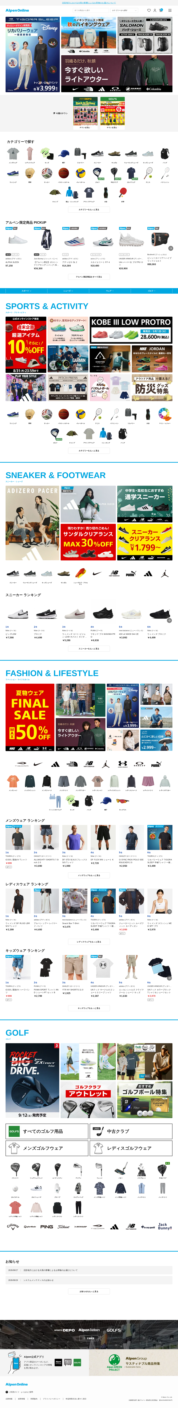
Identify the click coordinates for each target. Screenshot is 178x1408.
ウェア (109, 291)
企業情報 (9, 1399)
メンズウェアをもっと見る (89, 875)
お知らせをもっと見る (89, 1291)
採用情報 (21, 1399)
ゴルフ (150, 291)
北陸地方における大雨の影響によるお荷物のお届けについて (89, 3)
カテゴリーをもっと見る (89, 210)
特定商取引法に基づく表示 (76, 1399)
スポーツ (25, 291)
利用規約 (34, 1399)
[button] (170, 248)
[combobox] (91, 10)
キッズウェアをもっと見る (89, 1008)
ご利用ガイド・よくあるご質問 (21, 1392)
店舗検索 (90, 1338)
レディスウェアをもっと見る (89, 942)
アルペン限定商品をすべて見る (89, 277)
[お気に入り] (149, 10)
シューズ (67, 291)
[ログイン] (154, 10)
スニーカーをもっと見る (89, 649)
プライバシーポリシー (51, 1399)
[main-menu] (169, 10)
